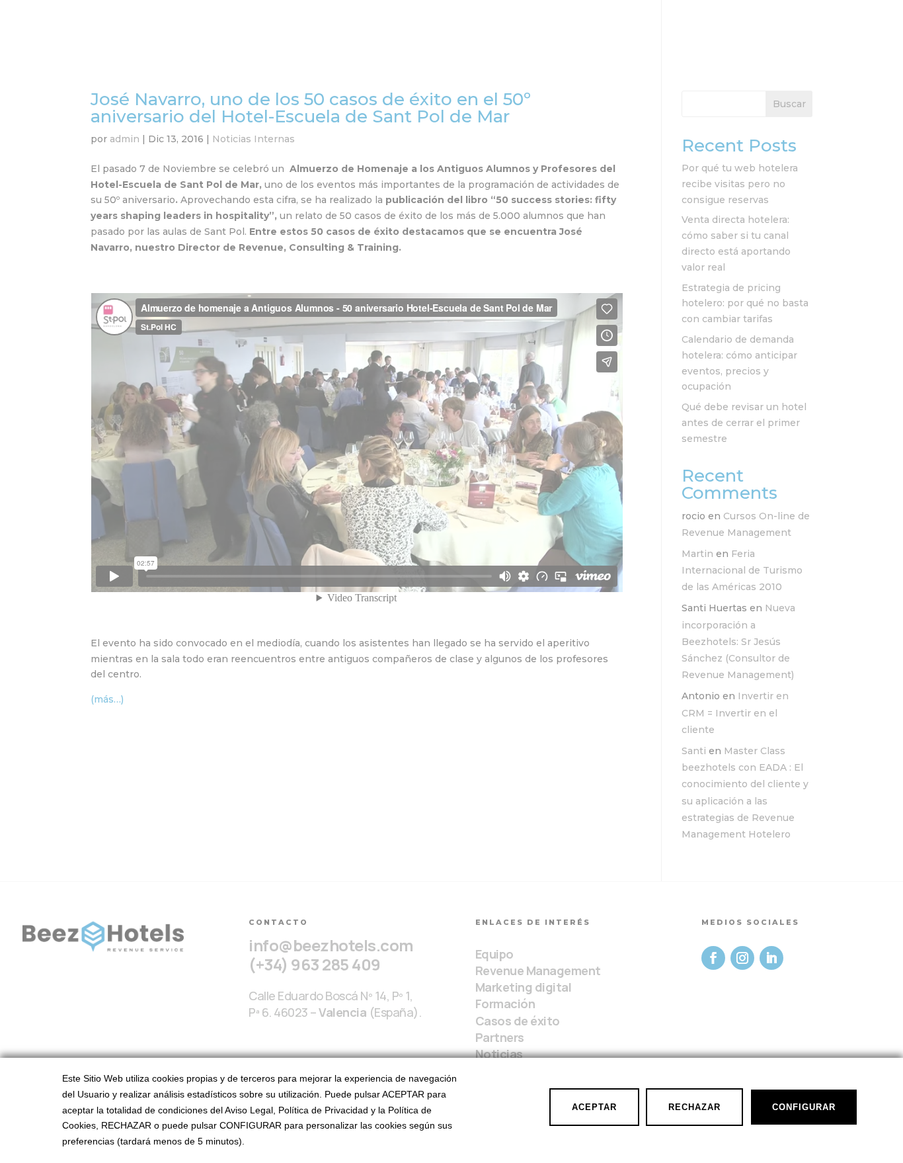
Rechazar (694, 1107)
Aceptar (594, 1107)
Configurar (804, 1107)
